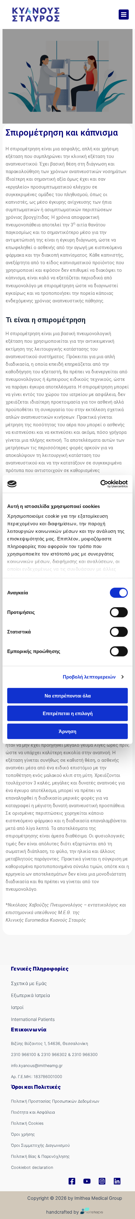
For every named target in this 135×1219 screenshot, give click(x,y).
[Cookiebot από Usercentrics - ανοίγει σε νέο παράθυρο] (100, 484)
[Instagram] (102, 1181)
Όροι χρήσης (23, 1134)
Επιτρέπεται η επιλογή (68, 713)
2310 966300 (85, 1054)
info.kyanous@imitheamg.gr (37, 1065)
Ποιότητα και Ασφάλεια (33, 1112)
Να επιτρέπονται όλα (68, 695)
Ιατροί (17, 1007)
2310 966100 (23, 1054)
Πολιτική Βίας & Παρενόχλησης (40, 1156)
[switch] (119, 612)
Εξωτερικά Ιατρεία (30, 995)
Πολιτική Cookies (27, 1123)
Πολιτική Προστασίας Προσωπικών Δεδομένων (55, 1101)
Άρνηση (67, 731)
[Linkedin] (117, 1181)
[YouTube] (87, 1181)
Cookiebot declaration (32, 1167)
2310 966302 (54, 1054)
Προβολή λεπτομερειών (89, 676)
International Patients (33, 1019)
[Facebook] (72, 1181)
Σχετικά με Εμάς (29, 983)
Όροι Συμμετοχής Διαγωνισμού (40, 1145)
